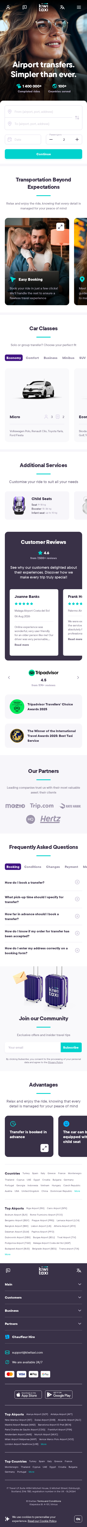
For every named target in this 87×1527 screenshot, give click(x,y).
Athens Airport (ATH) (65, 1225)
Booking (12, 867)
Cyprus (20, 1179)
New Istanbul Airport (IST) (18, 1419)
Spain (35, 1173)
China (44, 1190)
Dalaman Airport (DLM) (17, 1231)
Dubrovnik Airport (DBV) (18, 1237)
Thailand (9, 1179)
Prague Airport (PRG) (43, 1220)
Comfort (32, 358)
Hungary (56, 1185)
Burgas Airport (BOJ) (44, 1237)
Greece (52, 1173)
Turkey (26, 1173)
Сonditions (32, 867)
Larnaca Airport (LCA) (68, 1220)
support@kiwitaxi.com (27, 1352)
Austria (8, 1190)
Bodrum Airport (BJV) (16, 1214)
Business (50, 358)
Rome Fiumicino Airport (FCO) (46, 1214)
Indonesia (33, 1185)
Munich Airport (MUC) (46, 1434)
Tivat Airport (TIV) (66, 1237)
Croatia (46, 1179)
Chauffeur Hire (23, 1337)
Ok (78, 1519)
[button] (49, 139)
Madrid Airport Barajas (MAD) (20, 1424)
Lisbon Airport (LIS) (41, 1225)
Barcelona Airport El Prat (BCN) (54, 1424)
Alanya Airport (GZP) (37, 1414)
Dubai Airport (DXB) (45, 1419)
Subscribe (71, 1047)
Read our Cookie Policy (42, 1521)
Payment (71, 867)
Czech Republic (71, 1185)
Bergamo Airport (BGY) (17, 1220)
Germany (69, 1179)
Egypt (37, 1179)
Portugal (9, 1185)
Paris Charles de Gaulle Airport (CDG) (25, 1429)
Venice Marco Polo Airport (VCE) (56, 1439)
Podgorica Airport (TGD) (18, 1242)
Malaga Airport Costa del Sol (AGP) (52, 1242)
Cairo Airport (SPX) (57, 1208)
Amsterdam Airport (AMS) (18, 1434)
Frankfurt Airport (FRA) (60, 1429)
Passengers (55, 134)
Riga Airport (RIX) (35, 1208)
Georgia (20, 1185)
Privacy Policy (55, 1062)
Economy (13, 358)
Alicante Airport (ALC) (69, 1419)
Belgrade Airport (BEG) (44, 1248)
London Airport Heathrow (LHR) (21, 1444)
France (62, 1173)
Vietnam (44, 1185)
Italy (43, 1173)
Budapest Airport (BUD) (17, 1248)
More (77, 1190)
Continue (43, 154)
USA (17, 1190)
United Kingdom (30, 1190)
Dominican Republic (61, 1190)
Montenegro (75, 1173)
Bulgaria (57, 1179)
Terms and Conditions (49, 1501)
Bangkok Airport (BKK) (17, 1225)
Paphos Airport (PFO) (43, 1231)
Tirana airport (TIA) (69, 1248)
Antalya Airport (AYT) (62, 1414)
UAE (29, 1179)
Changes (53, 867)
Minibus (68, 358)
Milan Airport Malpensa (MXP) (21, 1439)
